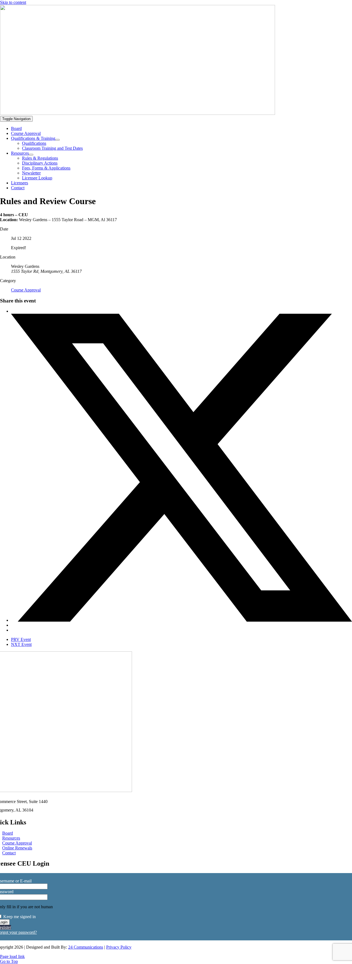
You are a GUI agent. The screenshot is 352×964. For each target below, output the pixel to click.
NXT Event (21, 644)
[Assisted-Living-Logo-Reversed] (137, 113)
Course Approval (26, 290)
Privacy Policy (118, 947)
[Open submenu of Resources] (31, 154)
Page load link (12, 956)
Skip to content (13, 2)
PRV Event (21, 639)
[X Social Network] (181, 620)
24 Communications (85, 947)
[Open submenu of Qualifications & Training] (57, 140)
